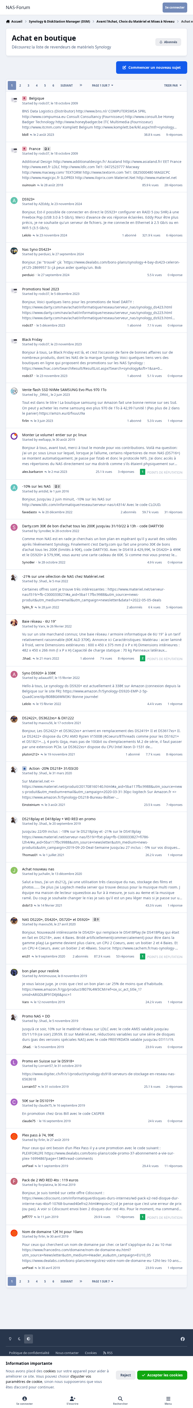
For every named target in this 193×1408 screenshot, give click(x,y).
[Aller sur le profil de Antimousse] (14, 972)
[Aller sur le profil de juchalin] (14, 870)
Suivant (67, 85)
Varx (41, 626)
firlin (25, 420)
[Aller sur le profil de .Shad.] (14, 577)
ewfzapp (44, 439)
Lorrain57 (45, 1065)
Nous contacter (67, 1353)
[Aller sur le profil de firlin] (14, 1136)
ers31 (26, 956)
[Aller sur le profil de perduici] (14, 250)
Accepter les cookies (165, 1375)
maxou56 (45, 723)
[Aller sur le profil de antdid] (14, 487)
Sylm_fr (27, 607)
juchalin (44, 873)
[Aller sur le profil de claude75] (14, 1102)
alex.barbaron (32, 471)
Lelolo (26, 235)
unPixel (27, 1166)
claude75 (45, 1105)
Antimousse (47, 976)
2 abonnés (128, 512)
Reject (125, 1375)
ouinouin (29, 185)
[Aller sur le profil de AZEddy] (14, 200)
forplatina (45, 1184)
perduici (44, 254)
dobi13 (27, 905)
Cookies (91, 1353)
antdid (43, 491)
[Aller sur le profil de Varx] (14, 622)
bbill (25, 134)
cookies (49, 1371)
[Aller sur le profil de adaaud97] (14, 674)
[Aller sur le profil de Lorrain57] (14, 1062)
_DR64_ (43, 394)
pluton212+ (30, 754)
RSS (109, 1353)
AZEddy (44, 204)
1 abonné (129, 235)
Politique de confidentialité (29, 1353)
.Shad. (42, 581)
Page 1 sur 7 (101, 85)
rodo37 (43, 103)
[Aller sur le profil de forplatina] (14, 1181)
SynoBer (44, 531)
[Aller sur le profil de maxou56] (14, 719)
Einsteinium (31, 804)
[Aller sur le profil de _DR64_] (14, 391)
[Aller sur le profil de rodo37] (14, 99)
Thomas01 (30, 855)
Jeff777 (27, 1216)
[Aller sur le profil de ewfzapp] (14, 436)
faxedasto (29, 512)
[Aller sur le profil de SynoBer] (14, 527)
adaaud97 (45, 677)
